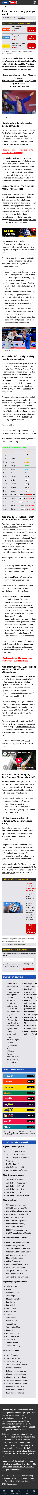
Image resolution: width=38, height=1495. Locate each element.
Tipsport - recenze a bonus (16, 1365)
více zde (22, 941)
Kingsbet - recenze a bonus (16, 1377)
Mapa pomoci (7, 1467)
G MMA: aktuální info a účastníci (18, 1233)
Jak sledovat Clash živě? (15, 1189)
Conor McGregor (12, 1293)
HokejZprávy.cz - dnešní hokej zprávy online (13, 1003)
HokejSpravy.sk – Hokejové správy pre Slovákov (13, 1059)
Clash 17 (16, 1164)
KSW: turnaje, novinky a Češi (17, 1214)
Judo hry (23, 83)
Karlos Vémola (11, 1289)
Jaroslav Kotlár (12, 1343)
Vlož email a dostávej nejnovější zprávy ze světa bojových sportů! (19, 954)
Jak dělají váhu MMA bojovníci (18, 1249)
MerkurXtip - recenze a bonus (17, 1387)
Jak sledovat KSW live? (15, 1186)
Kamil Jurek (21, 18)
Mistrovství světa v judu (25, 727)
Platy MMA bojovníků (14, 1258)
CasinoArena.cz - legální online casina (13, 1028)
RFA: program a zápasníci (16, 1221)
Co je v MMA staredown (15, 1267)
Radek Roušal (11, 1321)
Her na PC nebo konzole (11, 782)
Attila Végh (10, 1296)
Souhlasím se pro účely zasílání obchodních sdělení (19, 965)
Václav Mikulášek (13, 1327)
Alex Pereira (11, 1318)
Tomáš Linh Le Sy (13, 1346)
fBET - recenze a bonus (15, 1393)
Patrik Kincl (10, 1305)
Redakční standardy (25, 1476)
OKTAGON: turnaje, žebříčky (17, 1208)
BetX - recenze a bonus (15, 1390)
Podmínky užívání (10, 1478)
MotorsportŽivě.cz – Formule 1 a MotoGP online (14, 1020)
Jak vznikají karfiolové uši (16, 1255)
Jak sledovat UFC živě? (15, 1180)
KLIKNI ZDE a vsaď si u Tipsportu (31, 928)
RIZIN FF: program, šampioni (17, 1230)
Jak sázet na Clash (13, 1358)
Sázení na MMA (12, 1355)
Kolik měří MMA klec (14, 1261)
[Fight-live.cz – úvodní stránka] (9, 2)
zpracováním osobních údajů (21, 964)
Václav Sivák (11, 1308)
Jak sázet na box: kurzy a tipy (17, 1277)
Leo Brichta (10, 1302)
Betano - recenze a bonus (16, 1371)
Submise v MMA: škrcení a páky (18, 1252)
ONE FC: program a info (15, 1227)
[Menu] (34, 2)
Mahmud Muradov (13, 1299)
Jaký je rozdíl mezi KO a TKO (17, 1271)
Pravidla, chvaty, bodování (12, 81)
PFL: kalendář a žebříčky (15, 1224)
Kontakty (11, 1476)
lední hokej (27, 389)
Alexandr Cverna (12, 1333)
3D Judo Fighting (11, 801)
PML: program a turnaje (15, 1217)
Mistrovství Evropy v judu (11, 724)
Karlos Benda (11, 1330)
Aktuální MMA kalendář (15, 1167)
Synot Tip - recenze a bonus (17, 1380)
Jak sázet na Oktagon (14, 1362)
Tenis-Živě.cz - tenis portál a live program (13, 1012)
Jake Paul (10, 1314)
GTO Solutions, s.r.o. (9, 1484)
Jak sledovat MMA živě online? (18, 1195)
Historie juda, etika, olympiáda (14, 75)
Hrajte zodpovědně (5, 938)
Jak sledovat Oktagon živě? (16, 1183)
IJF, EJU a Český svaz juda (19, 86)
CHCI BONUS (31, 29)
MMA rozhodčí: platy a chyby (17, 1264)
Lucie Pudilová (11, 1311)
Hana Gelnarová (12, 1336)
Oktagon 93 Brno (18, 1151)
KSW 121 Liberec (18, 1155)
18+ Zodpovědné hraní (24, 1481)
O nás (4, 1476)
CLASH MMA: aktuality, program (18, 1211)
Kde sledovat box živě (14, 1274)
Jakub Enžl (10, 1340)
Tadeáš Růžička (12, 1324)
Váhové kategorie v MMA (16, 1246)
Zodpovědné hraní (9, 1427)
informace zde (20, 1448)
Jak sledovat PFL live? (14, 1192)
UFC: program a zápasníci (16, 1205)
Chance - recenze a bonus (16, 1374)
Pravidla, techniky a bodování (17, 1242)
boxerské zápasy (25, 787)
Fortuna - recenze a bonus (16, 1368)
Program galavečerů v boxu (16, 1170)
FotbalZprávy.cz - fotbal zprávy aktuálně (13, 995)
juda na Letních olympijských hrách (22, 220)
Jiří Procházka (11, 1286)
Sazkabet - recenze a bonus (17, 1383)
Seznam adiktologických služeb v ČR (21, 1464)
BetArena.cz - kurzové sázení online (12, 986)
